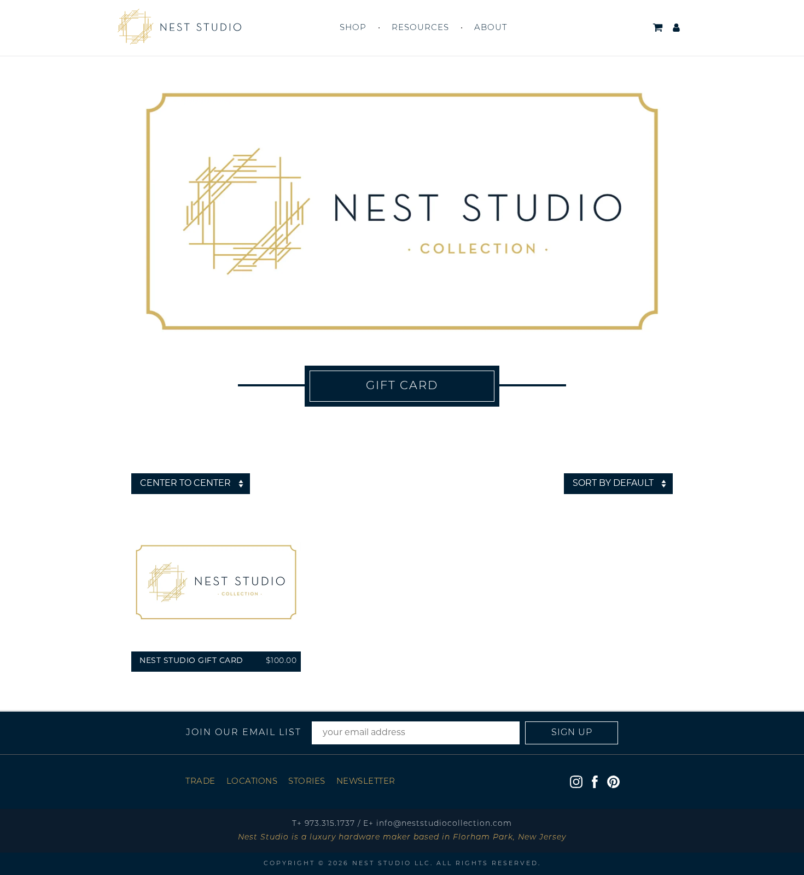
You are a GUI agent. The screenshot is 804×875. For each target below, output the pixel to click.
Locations (252, 782)
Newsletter (365, 782)
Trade (200, 782)
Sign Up (571, 733)
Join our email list (243, 733)
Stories (306, 782)
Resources (420, 28)
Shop (353, 28)
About (490, 28)
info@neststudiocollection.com (444, 824)
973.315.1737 (330, 824)
